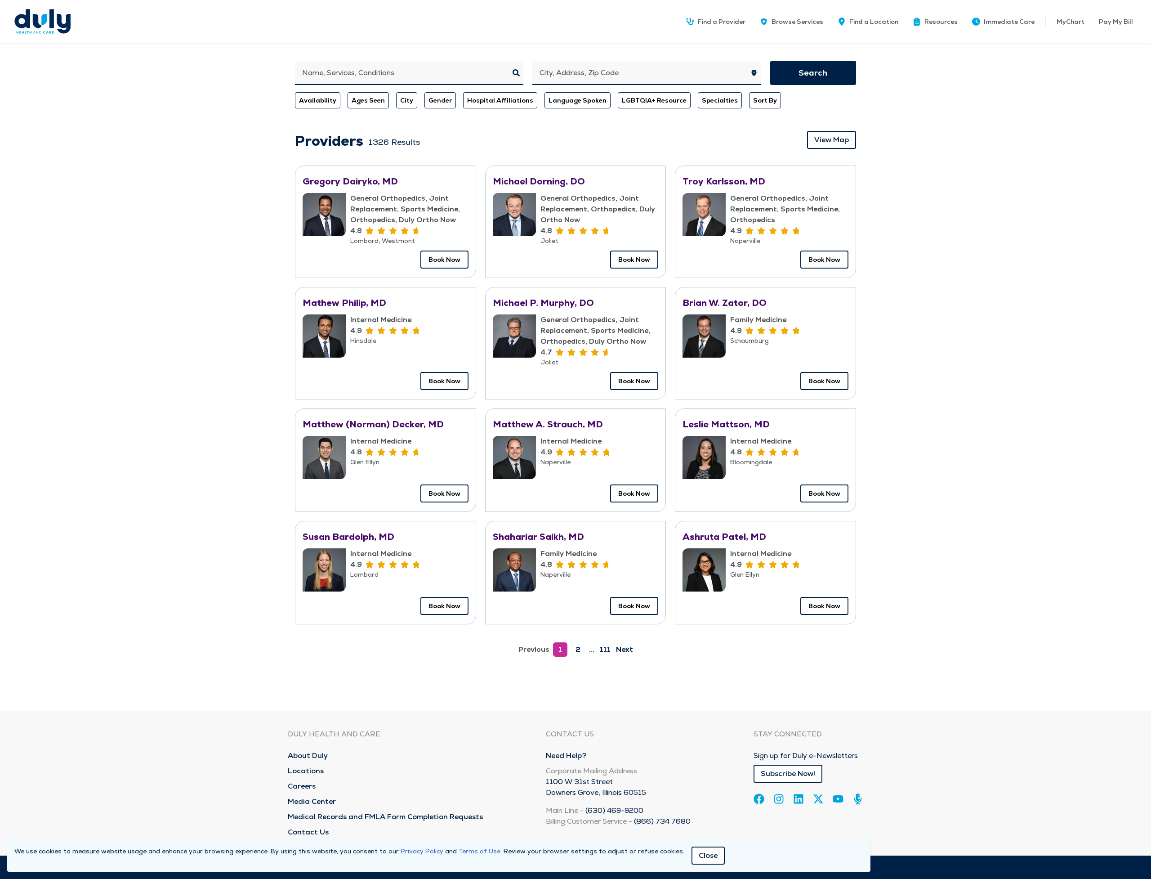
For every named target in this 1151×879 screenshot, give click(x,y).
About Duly (308, 755)
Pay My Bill (1116, 22)
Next (624, 649)
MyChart (1070, 22)
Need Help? (566, 755)
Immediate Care (1009, 22)
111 (605, 649)
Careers (302, 786)
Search (813, 72)
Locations (306, 771)
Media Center (312, 801)
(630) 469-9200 (614, 810)
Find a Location (873, 22)
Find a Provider (721, 22)
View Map (831, 139)
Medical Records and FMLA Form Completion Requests (385, 816)
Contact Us (308, 832)
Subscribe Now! (788, 773)
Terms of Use (479, 851)
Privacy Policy (422, 851)
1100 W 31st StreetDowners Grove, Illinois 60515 (596, 787)
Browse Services (797, 22)
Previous (533, 649)
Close (708, 855)
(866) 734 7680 (662, 821)
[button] (935, 21)
